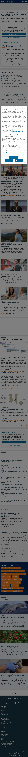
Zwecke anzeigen (13, 157)
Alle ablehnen (9, 160)
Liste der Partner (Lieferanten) (8, 152)
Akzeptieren (19, 160)
